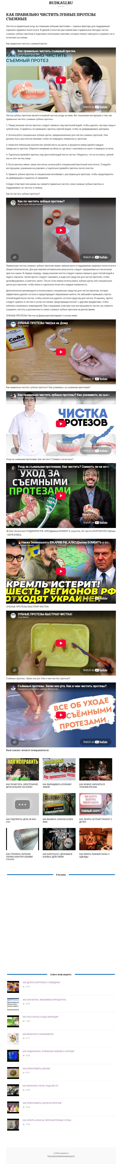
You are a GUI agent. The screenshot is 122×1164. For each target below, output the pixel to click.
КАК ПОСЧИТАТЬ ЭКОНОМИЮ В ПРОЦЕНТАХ (44, 999)
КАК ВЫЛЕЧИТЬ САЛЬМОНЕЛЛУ (38, 1034)
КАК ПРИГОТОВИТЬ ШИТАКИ (36, 1068)
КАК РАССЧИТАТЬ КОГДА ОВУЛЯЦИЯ (40, 1016)
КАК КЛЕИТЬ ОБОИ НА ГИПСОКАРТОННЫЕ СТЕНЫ (47, 1120)
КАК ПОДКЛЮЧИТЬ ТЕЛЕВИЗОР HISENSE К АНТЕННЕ (48, 1051)
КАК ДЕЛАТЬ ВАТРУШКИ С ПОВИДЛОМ (41, 982)
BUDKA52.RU (61, 3)
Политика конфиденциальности (61, 1156)
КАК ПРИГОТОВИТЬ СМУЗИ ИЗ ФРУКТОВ (42, 1103)
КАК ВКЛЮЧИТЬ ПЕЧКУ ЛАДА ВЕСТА (40, 1085)
